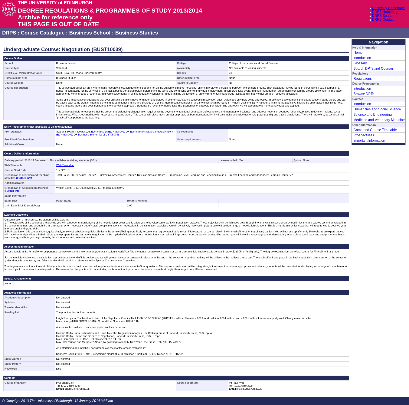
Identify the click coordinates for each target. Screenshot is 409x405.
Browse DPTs (363, 94)
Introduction (362, 58)
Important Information (369, 140)
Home (358, 52)
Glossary (360, 63)
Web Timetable (65, 165)
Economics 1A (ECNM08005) (108, 131)
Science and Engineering (372, 114)
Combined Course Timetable (375, 130)
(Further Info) (24, 178)
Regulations (362, 78)
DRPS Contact (383, 19)
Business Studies (136, 33)
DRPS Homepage (385, 12)
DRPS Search (382, 15)
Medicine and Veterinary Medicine (379, 120)
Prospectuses (363, 135)
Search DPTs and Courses (373, 68)
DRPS (9, 33)
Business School (90, 33)
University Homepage (388, 8)
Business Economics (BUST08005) (98, 134)
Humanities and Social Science (377, 109)
